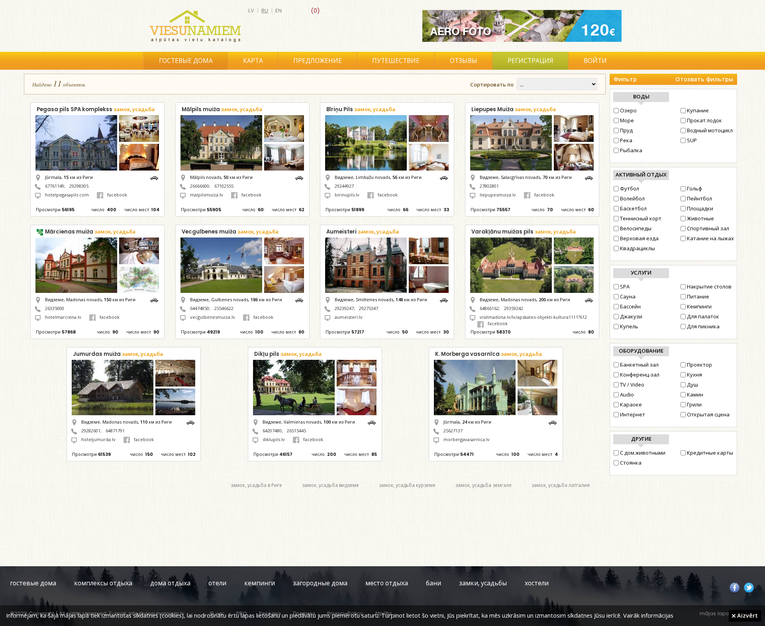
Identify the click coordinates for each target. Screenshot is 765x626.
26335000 (54, 308)
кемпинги (259, 583)
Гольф (694, 188)
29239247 (344, 308)
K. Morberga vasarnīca (488, 354)
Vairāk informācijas (648, 615)
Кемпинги (699, 306)
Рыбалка (631, 150)
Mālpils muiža (222, 109)
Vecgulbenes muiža (230, 231)
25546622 (223, 308)
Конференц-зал (639, 374)
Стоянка (630, 462)
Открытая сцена (708, 414)
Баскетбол (633, 208)
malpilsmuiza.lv (206, 195)
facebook (117, 195)
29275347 (368, 308)
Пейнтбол (699, 198)
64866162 (489, 308)
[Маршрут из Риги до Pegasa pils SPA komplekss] (156, 177)
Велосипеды (635, 228)
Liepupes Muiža (513, 109)
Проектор (699, 364)
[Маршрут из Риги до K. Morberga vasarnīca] (555, 422)
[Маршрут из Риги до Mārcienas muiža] (156, 299)
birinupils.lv (347, 195)
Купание (698, 110)
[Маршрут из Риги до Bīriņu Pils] (446, 177)
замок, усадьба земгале (483, 485)
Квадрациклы (637, 248)
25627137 (453, 431)
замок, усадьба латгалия (561, 485)
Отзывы (463, 61)
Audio (627, 394)
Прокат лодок (704, 120)
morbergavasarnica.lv (466, 439)
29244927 (344, 186)
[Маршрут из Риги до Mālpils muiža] (301, 177)
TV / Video (632, 384)
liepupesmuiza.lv (498, 195)
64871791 (115, 431)
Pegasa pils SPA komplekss (96, 109)
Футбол (629, 188)
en (278, 10)
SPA (625, 286)
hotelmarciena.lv (63, 317)
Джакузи (631, 316)
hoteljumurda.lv (98, 439)
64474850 (199, 308)
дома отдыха (170, 583)
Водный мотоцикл (710, 130)
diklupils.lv (274, 439)
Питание (698, 296)
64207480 (272, 431)
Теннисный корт (640, 218)
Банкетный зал (639, 364)
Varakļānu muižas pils (523, 231)
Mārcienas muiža (90, 231)
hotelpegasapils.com (67, 195)
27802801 (489, 186)
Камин (695, 394)
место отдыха (386, 583)
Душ (692, 384)
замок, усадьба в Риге (256, 485)
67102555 (223, 186)
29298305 (78, 186)
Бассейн (630, 306)
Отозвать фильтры (704, 79)
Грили (694, 404)
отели (217, 583)
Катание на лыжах (710, 238)
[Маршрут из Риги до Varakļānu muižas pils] (591, 299)
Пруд (626, 130)
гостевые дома (33, 583)
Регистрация (530, 61)
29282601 (90, 431)
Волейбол (632, 198)
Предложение (317, 61)
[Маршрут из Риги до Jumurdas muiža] (192, 422)
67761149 (54, 186)
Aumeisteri (362, 231)
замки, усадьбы (483, 583)
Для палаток (703, 316)
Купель (629, 326)
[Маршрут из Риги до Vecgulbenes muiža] (301, 299)
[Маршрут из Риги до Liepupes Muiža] (591, 177)
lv (251, 10)
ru (264, 10)
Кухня (694, 374)
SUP (692, 140)
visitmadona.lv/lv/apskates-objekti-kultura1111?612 (533, 317)
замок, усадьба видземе (330, 485)
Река (626, 140)
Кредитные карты (710, 452)
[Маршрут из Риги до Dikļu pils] (374, 422)
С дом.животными (642, 452)
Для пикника (703, 326)
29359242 (513, 308)
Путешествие (396, 61)
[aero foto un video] (522, 26)
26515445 (296, 431)
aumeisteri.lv (349, 317)
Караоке (631, 404)
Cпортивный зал (708, 228)
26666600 (199, 186)
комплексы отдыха (103, 583)
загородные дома (320, 583)
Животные (700, 218)
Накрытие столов (709, 286)
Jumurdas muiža (118, 354)
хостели (537, 583)
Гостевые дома (186, 61)
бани (433, 583)
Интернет (632, 414)
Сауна (628, 296)
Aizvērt (747, 615)
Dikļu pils (288, 354)
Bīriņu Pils (360, 109)
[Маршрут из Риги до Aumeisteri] (446, 299)
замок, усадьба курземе (407, 485)
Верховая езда (639, 238)
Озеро (628, 110)
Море (627, 120)
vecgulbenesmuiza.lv (212, 317)
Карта (253, 61)
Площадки (700, 208)
